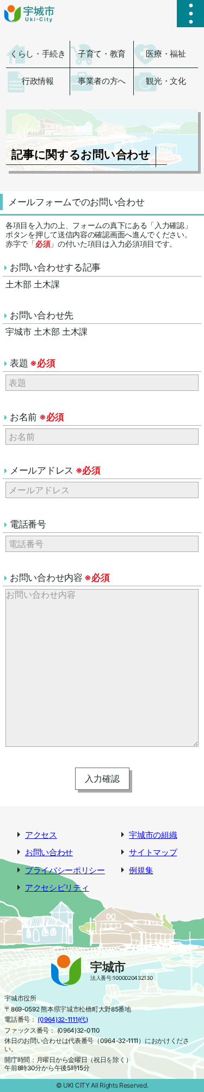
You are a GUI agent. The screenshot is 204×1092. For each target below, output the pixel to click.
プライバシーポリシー (65, 870)
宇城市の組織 (153, 835)
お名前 (37, 417)
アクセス (41, 835)
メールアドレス (55, 470)
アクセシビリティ (57, 888)
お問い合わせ (49, 852)
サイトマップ (153, 852)
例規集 (141, 870)
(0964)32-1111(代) (63, 1019)
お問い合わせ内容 (59, 577)
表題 (32, 363)
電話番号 (28, 524)
